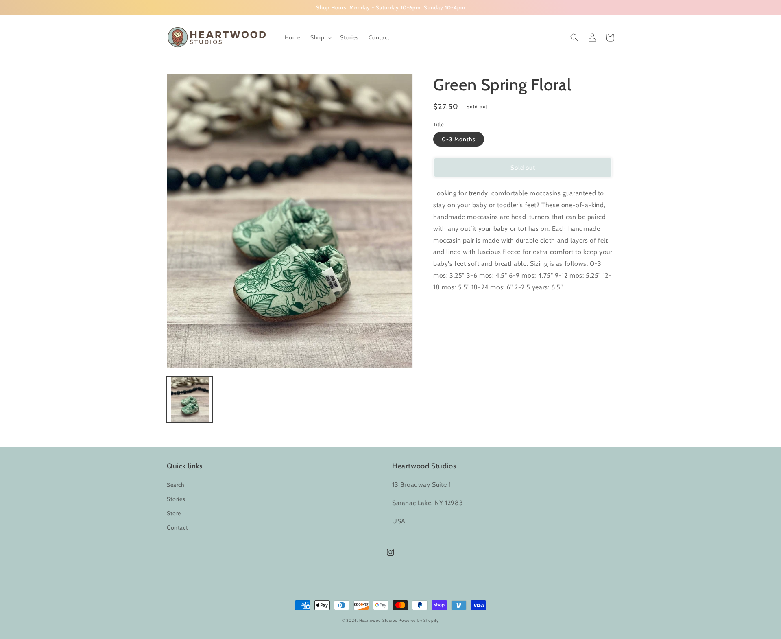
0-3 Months (459, 139)
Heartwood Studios (378, 620)
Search (176, 484)
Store (174, 513)
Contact (177, 527)
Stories (176, 499)
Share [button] (450, 308)
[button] (320, 37)
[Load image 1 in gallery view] (190, 399)
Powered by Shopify (419, 620)
